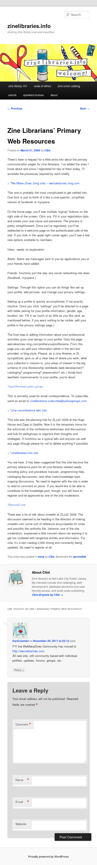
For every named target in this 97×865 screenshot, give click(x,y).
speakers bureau (33, 95)
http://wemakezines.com (28, 651)
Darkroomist (20, 641)
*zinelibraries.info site (24, 453)
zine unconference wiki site (29, 410)
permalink (79, 557)
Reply (19, 670)
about (54, 95)
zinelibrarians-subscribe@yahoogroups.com (58, 401)
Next (85, 108)
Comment (23, 724)
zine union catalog (69, 86)
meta (41, 557)
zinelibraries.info (29, 26)
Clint (47, 150)
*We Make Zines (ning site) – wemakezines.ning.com (45, 183)
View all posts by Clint (47, 595)
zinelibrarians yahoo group (26, 386)
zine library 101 (17, 86)
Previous (14, 108)
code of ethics (42, 86)
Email (22, 801)
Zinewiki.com (17, 505)
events (12, 95)
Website (21, 824)
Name (22, 779)
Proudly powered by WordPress (48, 856)
